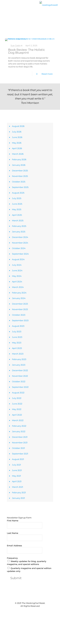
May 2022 (16, 409)
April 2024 (17, 281)
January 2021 (18, 498)
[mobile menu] (4, 7)
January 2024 (19, 298)
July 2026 (16, 131)
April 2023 (17, 348)
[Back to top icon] (30, 597)
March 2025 (17, 220)
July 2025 (16, 198)
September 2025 (20, 187)
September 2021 (20, 453)
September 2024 (20, 254)
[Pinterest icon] (31, 611)
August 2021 (18, 459)
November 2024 (20, 242)
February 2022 (19, 426)
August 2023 (18, 326)
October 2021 (18, 448)
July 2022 (16, 398)
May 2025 (16, 209)
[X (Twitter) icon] (28, 611)
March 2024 (18, 287)
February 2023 (19, 359)
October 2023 (18, 315)
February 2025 (19, 226)
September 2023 (20, 320)
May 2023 (16, 342)
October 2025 (18, 181)
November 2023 (20, 309)
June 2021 (17, 470)
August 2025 (18, 193)
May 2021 (16, 476)
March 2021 (17, 487)
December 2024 (20, 237)
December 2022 (20, 370)
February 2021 (19, 492)
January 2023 (18, 365)
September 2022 (20, 387)
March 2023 (17, 353)
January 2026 (18, 165)
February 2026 (19, 159)
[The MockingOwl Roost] (49, 4)
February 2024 (19, 292)
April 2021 (17, 481)
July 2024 (17, 265)
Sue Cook (15, 45)
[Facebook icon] (25, 611)
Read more (47, 74)
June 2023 (17, 337)
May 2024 (17, 276)
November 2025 (20, 176)
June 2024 (17, 270)
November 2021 (20, 442)
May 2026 (16, 143)
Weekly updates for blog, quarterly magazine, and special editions (26, 562)
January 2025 (18, 231)
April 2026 (17, 148)
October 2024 (19, 248)
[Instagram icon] (35, 611)
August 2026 (18, 126)
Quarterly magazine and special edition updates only (29, 569)
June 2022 (17, 403)
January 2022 (18, 431)
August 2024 (18, 259)
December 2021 (20, 437)
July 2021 (16, 464)
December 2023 (20, 304)
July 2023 (16, 331)
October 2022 (18, 381)
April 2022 (17, 415)
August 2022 (18, 392)
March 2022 (17, 420)
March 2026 (18, 154)
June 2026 (17, 137)
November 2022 (20, 376)
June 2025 (17, 204)
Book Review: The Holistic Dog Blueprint (26, 51)
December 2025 (20, 170)
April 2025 (17, 215)
